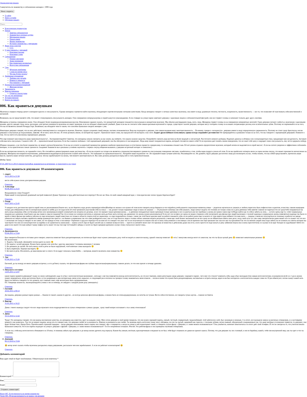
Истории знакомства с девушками (23, 44)
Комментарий (6, 376)
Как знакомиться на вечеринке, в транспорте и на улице (53, 164)
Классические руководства (16, 28)
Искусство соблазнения (19, 65)
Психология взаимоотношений (17, 85)
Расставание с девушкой (19, 83)
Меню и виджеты (7, 11)
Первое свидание (17, 59)
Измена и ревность (17, 80)
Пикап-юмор (15, 39)
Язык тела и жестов (13, 46)
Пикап (7, 31)
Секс (7, 67)
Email (2, 385)
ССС (12, 48)
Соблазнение (10, 57)
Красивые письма (17, 52)
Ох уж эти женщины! (13, 96)
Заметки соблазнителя (19, 33)
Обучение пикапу (12, 20)
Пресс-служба (10, 18)
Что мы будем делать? (18, 74)
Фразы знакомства (17, 41)
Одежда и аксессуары (18, 93)
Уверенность (10, 89)
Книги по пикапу (12, 100)
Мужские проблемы (18, 70)
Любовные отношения (14, 76)
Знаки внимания (16, 61)
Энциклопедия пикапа (9, 3)
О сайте (8, 16)
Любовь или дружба (18, 78)
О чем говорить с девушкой (16, 50)
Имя (1, 380)
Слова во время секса (18, 72)
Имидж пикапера (12, 91)
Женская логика (16, 87)
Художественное (11, 98)
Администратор (23, 164)
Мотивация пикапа (17, 37)
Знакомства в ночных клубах (21, 35)
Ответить (8, 184)
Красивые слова (16, 54)
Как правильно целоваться (20, 63)
